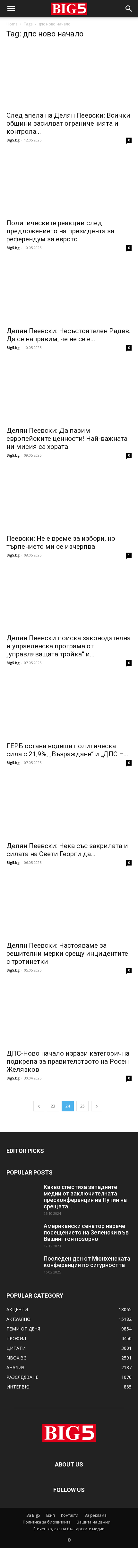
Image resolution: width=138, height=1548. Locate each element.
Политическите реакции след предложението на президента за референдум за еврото (60, 231)
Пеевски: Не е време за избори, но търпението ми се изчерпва (60, 542)
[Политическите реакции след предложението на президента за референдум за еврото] (69, 184)
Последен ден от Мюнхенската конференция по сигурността (87, 1261)
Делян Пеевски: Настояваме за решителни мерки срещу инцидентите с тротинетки (67, 953)
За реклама (95, 1515)
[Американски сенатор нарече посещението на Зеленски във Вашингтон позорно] (22, 1234)
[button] (11, 8)
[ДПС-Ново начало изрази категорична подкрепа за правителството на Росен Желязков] (69, 1014)
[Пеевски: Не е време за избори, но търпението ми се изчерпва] (69, 499)
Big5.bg (13, 140)
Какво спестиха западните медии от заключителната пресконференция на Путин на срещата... (85, 1197)
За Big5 (33, 1515)
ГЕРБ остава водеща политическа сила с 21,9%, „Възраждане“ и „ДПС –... (67, 750)
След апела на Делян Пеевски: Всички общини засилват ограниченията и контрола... (68, 123)
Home (12, 24)
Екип (50, 1515)
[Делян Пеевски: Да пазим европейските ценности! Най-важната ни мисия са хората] (69, 392)
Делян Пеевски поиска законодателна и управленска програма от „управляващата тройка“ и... (68, 646)
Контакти (69, 1515)
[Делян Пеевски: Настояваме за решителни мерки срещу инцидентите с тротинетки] (69, 907)
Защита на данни (93, 1522)
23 (53, 1106)
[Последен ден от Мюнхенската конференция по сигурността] (22, 1266)
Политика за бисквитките (47, 1522)
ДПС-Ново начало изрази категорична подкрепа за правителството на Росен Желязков (67, 1061)
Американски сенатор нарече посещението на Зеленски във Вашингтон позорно (86, 1232)
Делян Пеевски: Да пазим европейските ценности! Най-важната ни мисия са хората (66, 438)
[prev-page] (38, 1106)
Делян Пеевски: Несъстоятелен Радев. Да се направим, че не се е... (68, 335)
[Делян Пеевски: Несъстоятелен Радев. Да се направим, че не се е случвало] (69, 292)
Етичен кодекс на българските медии (69, 1529)
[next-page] (96, 1106)
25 (82, 1106)
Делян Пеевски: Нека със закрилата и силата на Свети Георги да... (67, 850)
